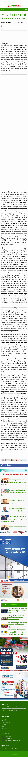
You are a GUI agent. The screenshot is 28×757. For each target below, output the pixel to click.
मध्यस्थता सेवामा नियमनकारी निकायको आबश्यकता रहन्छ (13, 16)
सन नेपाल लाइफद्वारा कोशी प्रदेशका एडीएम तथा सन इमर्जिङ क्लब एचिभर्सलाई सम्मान (17, 625)
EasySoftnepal (14, 754)
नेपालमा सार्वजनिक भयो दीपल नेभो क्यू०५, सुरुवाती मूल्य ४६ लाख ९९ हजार (17, 611)
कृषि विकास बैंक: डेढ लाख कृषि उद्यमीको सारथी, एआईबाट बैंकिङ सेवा (13, 492)
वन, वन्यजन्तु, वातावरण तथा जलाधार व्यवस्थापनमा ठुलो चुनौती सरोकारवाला (14, 482)
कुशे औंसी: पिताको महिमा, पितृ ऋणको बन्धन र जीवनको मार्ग (17, 510)
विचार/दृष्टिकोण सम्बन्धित (12, 474)
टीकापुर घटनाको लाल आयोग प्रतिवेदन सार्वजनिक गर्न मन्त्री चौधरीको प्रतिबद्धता (16, 618)
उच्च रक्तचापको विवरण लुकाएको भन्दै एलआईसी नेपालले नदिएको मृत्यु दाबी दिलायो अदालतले (16, 632)
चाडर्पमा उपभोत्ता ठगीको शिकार (17, 527)
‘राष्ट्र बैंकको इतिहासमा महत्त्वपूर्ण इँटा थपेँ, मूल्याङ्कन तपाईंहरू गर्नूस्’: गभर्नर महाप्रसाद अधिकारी (14, 519)
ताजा (5, 604)
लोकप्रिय (14, 604)
